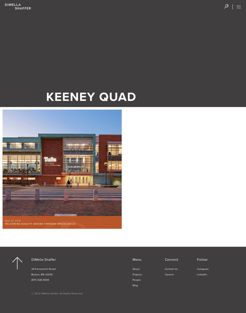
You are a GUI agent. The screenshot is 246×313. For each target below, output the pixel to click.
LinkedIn (202, 274)
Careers (169, 274)
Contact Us (171, 269)
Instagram (202, 269)
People (137, 280)
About (136, 269)
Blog (135, 285)
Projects (137, 274)
